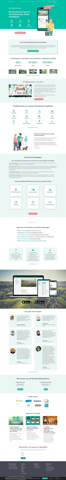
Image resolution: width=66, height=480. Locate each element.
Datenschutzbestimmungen (22, 479)
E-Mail (22, 453)
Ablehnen (51, 478)
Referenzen (32, 1)
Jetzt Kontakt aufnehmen (19, 32)
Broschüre (20, 389)
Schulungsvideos (36, 465)
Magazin (44, 1)
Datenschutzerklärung (50, 467)
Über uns (22, 465)
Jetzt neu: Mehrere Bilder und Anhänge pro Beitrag (32, 428)
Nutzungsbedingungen (50, 468)
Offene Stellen (23, 467)
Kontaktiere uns (24, 473)
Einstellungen (57, 478)
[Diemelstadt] (53, 73)
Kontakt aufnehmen (38, 99)
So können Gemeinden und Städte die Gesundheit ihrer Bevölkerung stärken (49, 429)
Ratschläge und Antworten (13, 467)
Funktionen (27, 1)
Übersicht (22, 1)
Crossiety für (38, 1)
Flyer (45, 389)
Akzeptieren (45, 478)
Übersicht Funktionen (12, 465)
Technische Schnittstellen (13, 468)
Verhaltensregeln (49, 470)
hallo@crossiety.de (45, 385)
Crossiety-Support (37, 467)
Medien (22, 470)
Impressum (48, 465)
